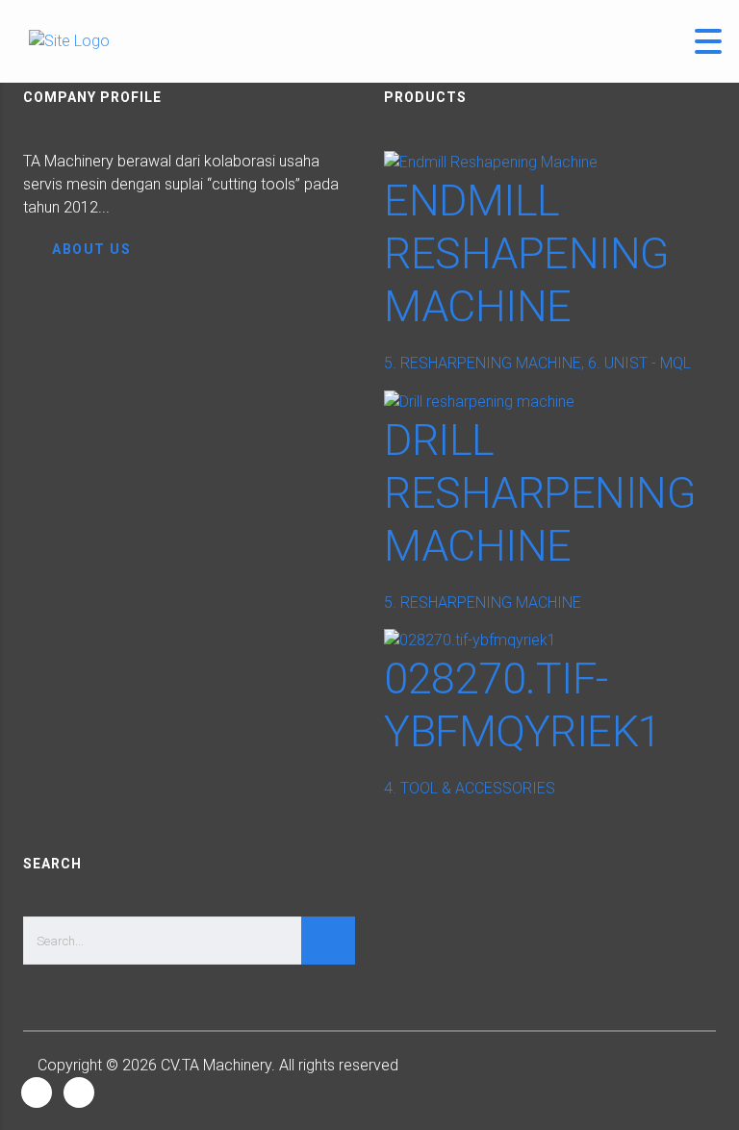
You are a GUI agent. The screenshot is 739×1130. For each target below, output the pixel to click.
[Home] (69, 41)
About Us (91, 249)
